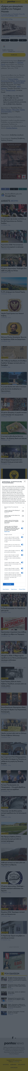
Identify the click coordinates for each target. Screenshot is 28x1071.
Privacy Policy (22, 589)
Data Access (14, 589)
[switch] (22, 511)
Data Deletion (6, 589)
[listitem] (14, 507)
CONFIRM (8, 584)
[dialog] (14, 535)
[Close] (25, 481)
